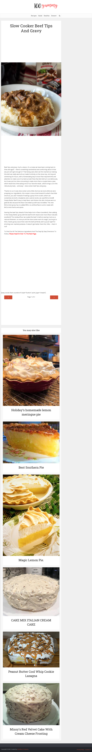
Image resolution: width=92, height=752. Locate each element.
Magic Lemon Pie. (31, 560)
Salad (40, 16)
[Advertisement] (31, 47)
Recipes (34, 16)
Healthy (47, 16)
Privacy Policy (80, 749)
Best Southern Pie (31, 467)
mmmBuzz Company (22, 749)
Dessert (54, 16)
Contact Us (88, 749)
